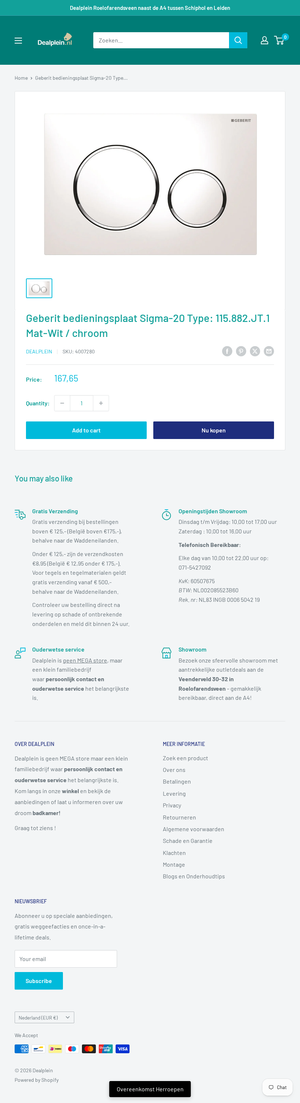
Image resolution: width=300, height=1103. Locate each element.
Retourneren (179, 817)
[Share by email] (269, 350)
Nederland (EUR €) (38, 1017)
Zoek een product (185, 757)
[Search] (238, 40)
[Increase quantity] (101, 403)
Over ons (174, 769)
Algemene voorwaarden (193, 828)
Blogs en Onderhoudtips (194, 876)
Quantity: (38, 402)
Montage (174, 864)
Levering (174, 793)
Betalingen (177, 781)
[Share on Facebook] (227, 350)
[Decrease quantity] (62, 403)
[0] (279, 40)
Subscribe (39, 980)
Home (21, 78)
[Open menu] (18, 41)
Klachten (174, 852)
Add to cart (86, 430)
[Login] (264, 40)
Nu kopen (214, 430)
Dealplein (39, 351)
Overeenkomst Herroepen (150, 1088)
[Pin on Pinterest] (241, 350)
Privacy (172, 805)
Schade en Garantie (188, 840)
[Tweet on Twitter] (255, 350)
